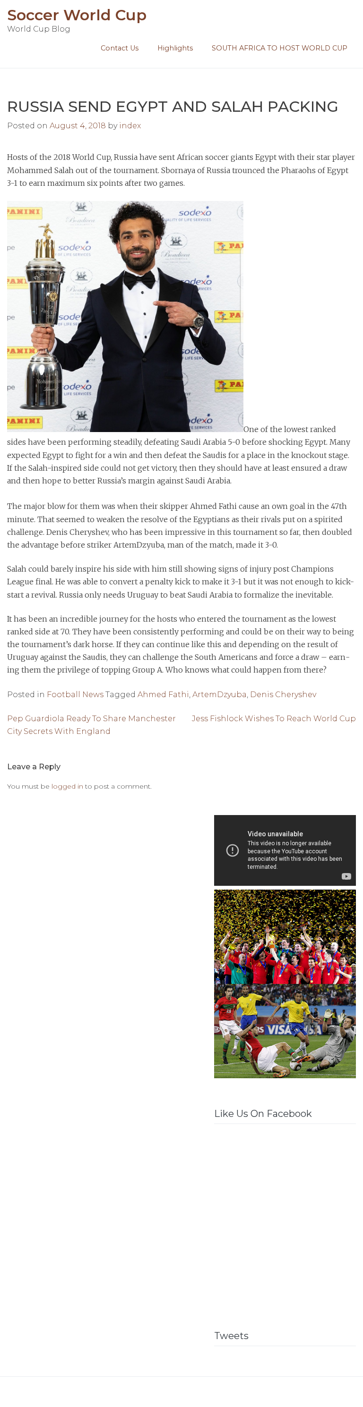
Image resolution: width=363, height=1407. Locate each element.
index (130, 125)
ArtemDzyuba (219, 694)
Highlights (175, 48)
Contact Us (119, 48)
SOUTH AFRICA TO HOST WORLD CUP (279, 48)
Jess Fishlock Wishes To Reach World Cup (274, 718)
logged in (67, 786)
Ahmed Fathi (163, 694)
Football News (75, 694)
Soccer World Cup (77, 15)
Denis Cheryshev (283, 694)
